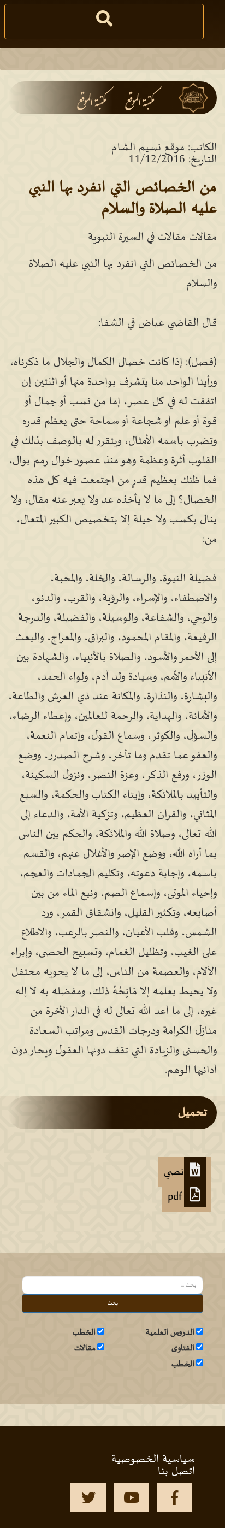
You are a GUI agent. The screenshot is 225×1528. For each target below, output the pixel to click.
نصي (174, 1172)
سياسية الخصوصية (153, 1459)
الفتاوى (182, 1348)
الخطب (84, 1332)
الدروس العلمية (170, 1332)
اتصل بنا (176, 1471)
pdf (176, 1197)
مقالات (85, 1348)
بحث (113, 1303)
